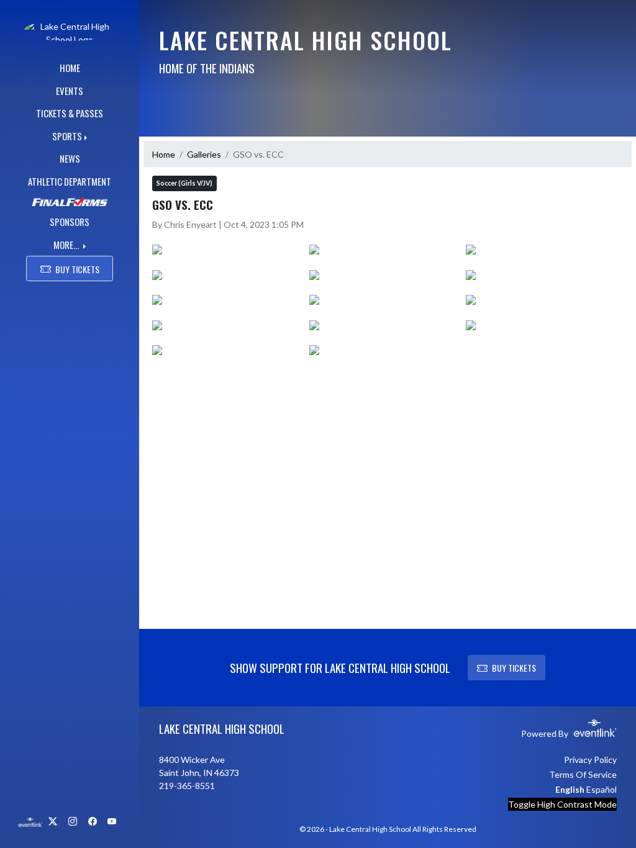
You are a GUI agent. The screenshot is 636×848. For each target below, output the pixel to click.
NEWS (70, 158)
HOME (70, 67)
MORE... (67, 244)
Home (163, 154)
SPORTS (67, 136)
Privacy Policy (590, 759)
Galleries (204, 154)
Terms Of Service (583, 774)
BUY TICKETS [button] (77, 269)
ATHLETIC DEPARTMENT (69, 181)
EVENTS (69, 90)
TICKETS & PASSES (69, 113)
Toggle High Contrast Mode (562, 804)
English (569, 789)
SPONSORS (69, 221)
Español (601, 789)
